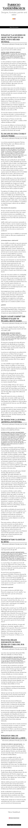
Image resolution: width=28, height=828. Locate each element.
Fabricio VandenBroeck (14, 6)
